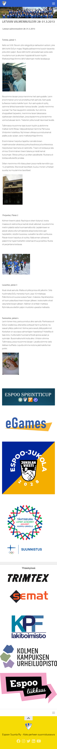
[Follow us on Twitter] (28, 741)
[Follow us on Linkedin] (33, 741)
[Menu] (53, 3)
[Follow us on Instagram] (23, 741)
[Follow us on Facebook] (18, 741)
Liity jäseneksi (28, 8)
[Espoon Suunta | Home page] (5, 3)
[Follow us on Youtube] (38, 741)
